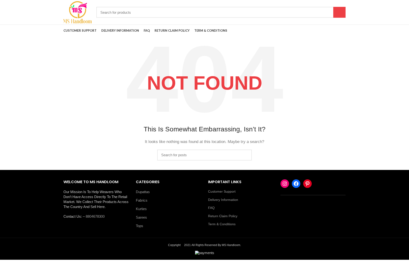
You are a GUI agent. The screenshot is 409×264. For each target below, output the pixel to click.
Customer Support (222, 191)
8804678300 (95, 216)
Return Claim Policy (222, 216)
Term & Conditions (222, 224)
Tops (139, 226)
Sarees (141, 217)
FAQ (211, 208)
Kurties (141, 209)
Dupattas (143, 192)
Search (339, 12)
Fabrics (141, 200)
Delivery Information (223, 200)
